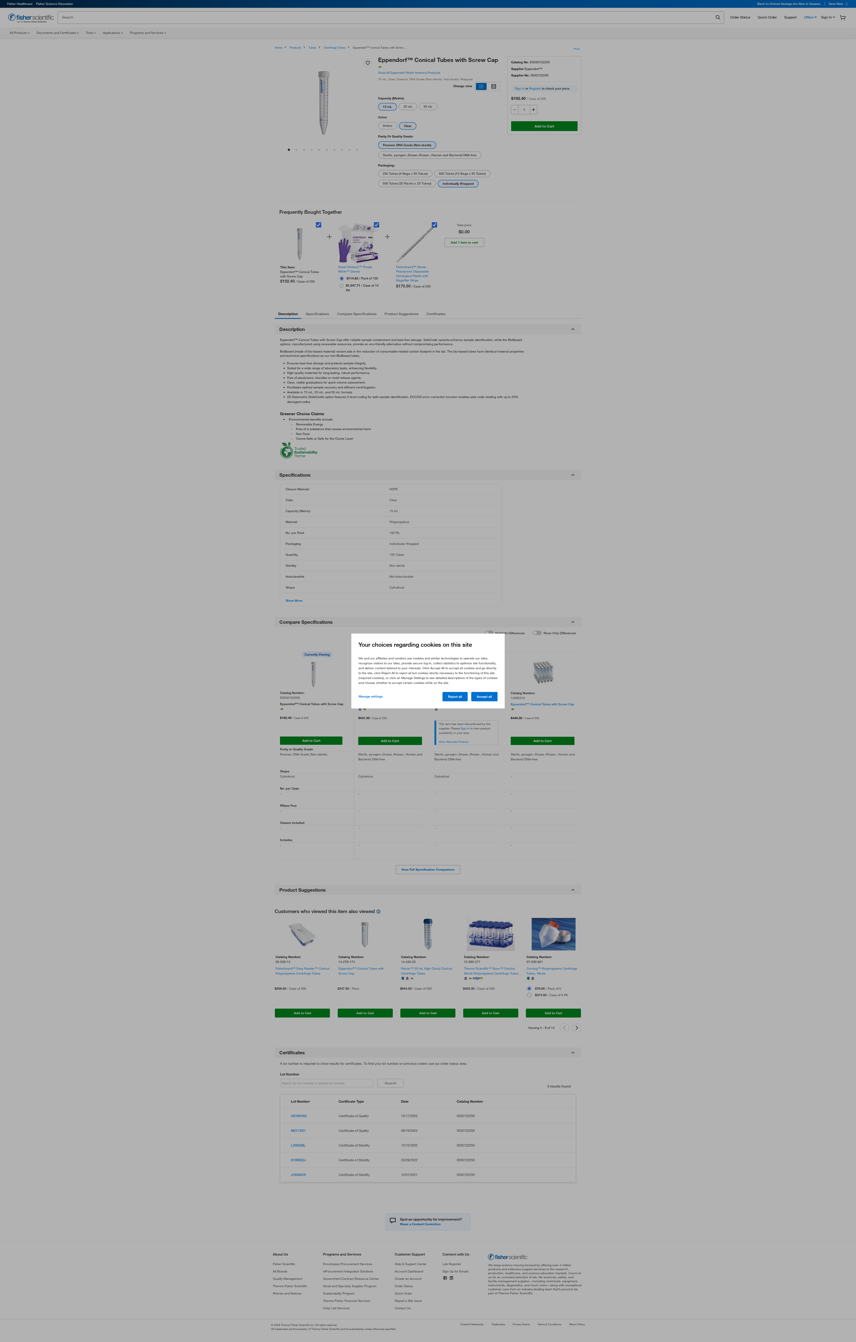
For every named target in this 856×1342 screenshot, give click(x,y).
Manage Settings (371, 696)
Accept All (484, 697)
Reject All (455, 697)
